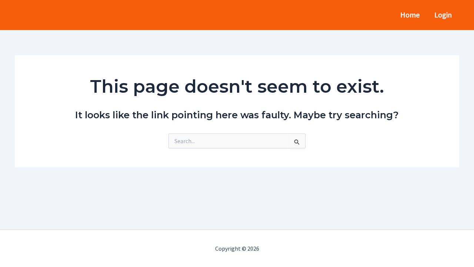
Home (410, 14)
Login (443, 14)
